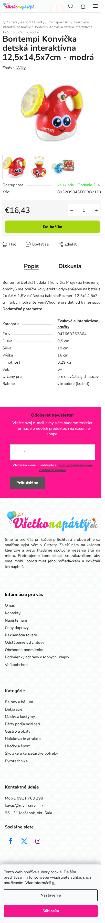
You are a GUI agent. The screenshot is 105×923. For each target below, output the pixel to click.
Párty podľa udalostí (22, 724)
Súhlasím (50, 911)
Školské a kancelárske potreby (31, 753)
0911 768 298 (30, 798)
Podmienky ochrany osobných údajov (37, 657)
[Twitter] (24, 841)
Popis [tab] (31, 266)
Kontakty (13, 613)
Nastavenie (51, 895)
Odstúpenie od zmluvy (24, 642)
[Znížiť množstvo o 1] (71, 210)
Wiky (21, 68)
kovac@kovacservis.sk (24, 805)
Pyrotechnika (16, 761)
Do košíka (52, 227)
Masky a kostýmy (20, 716)
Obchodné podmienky (24, 649)
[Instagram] (37, 841)
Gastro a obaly (17, 731)
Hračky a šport (17, 746)
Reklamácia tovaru (21, 635)
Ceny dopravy (17, 627)
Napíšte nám (16, 620)
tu (53, 883)
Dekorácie (13, 709)
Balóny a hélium (19, 702)
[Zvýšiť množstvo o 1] (96, 210)
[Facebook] (10, 841)
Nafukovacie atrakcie (23, 738)
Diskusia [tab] (69, 266)
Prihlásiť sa (27, 483)
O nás (10, 605)
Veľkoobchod (16, 664)
